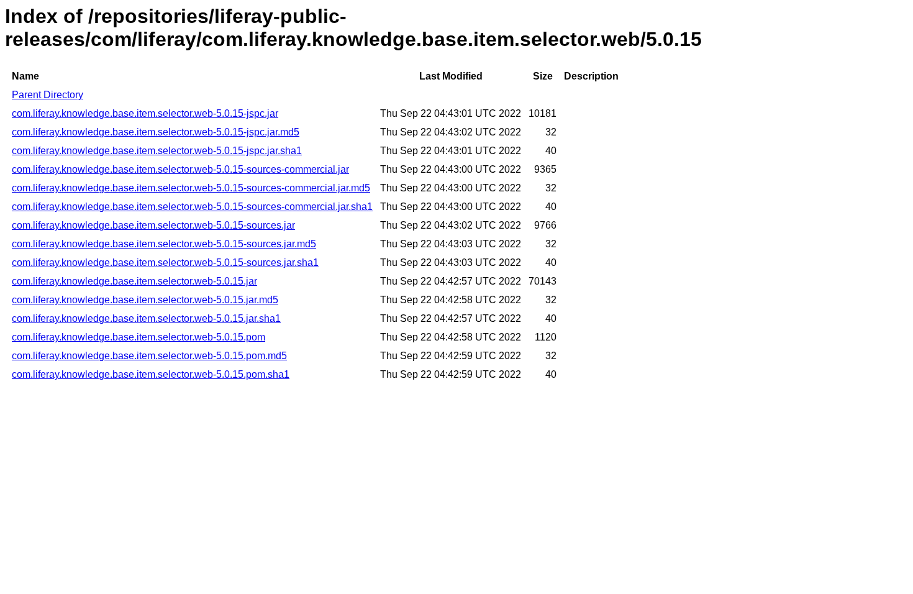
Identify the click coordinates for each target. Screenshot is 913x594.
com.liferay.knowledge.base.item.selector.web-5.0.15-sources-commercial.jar (180, 169)
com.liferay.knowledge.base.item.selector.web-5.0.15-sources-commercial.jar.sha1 (192, 206)
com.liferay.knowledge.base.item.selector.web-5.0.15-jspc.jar (145, 113)
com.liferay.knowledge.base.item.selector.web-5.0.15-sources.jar (153, 225)
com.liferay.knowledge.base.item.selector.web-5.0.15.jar (134, 281)
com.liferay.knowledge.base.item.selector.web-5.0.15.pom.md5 (149, 355)
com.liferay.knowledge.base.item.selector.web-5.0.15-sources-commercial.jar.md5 (191, 188)
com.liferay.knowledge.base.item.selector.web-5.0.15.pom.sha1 (150, 374)
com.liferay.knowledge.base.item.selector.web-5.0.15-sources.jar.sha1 (165, 262)
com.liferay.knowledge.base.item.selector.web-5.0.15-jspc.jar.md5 (155, 132)
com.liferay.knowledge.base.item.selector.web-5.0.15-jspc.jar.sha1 (157, 150)
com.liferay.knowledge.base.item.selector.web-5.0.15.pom (138, 337)
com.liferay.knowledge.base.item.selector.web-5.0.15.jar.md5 (145, 300)
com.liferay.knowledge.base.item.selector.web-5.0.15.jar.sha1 (146, 318)
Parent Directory (47, 94)
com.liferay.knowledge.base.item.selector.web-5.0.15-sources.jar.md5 (164, 244)
